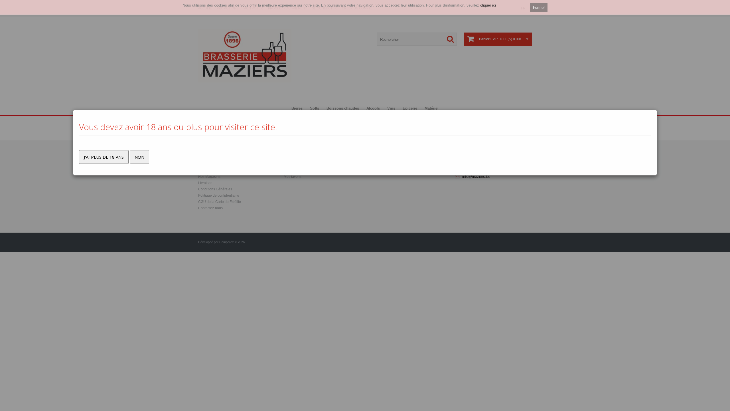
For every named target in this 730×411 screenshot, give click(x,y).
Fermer (539, 7)
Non (139, 157)
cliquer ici (488, 5)
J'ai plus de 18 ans (104, 157)
